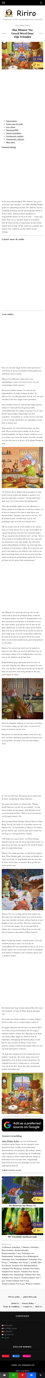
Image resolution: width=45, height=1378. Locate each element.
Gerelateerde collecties (15, 139)
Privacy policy (14, 1296)
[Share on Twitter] (40, 1375)
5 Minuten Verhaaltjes (30, 1247)
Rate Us (38, 1306)
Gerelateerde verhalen (14, 136)
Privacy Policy (28, 1303)
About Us (15, 1303)
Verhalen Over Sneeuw (11, 1271)
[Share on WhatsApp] (13, 1375)
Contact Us (27, 1306)
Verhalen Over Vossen (29, 1271)
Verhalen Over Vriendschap (12, 1274)
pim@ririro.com (30, 1296)
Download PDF (12, 130)
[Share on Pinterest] (22, 1375)
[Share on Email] (4, 1375)
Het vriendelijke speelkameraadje (22, 1237)
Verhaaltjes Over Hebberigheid (26, 1256)
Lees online (10, 127)
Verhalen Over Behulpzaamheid (24, 1265)
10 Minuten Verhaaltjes (11, 1247)
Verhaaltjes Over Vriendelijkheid (15, 1259)
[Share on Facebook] (31, 1375)
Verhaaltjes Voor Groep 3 (19, 1262)
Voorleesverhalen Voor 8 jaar (13, 1283)
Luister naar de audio (14, 124)
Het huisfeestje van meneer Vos (22, 1205)
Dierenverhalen (8, 1250)
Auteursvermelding (13, 133)
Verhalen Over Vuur (32, 1274)
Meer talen (10, 142)
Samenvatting (11, 121)
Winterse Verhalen (33, 1283)
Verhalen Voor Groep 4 (11, 1277)
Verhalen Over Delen (31, 1268)
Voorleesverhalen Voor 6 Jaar (17, 1280)
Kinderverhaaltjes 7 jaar (11, 1253)
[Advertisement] (22, 95)
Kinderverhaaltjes (22, 1250)
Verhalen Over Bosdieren (12, 1268)
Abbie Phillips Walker (22, 25)
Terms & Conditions (11, 1306)
